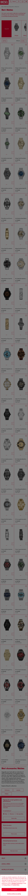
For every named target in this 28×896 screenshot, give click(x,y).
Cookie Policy (16, 884)
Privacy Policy (7, 884)
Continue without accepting (14, 893)
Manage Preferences (17, 883)
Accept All (14, 889)
